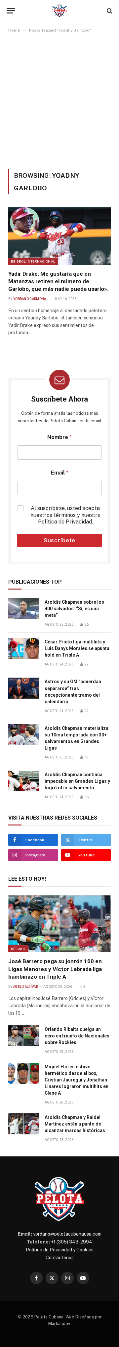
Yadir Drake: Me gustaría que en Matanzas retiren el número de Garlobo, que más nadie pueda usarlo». (58, 281)
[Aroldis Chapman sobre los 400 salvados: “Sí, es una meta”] (23, 608)
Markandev (59, 1323)
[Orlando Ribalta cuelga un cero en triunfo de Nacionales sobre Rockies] (23, 1035)
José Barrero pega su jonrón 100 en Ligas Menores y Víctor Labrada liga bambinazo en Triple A (55, 969)
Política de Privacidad (65, 522)
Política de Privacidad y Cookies (60, 1249)
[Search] (108, 10)
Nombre (59, 437)
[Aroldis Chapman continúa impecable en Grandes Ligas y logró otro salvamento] (23, 781)
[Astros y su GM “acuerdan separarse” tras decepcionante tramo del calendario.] (23, 688)
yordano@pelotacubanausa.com (67, 1234)
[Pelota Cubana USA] (59, 10)
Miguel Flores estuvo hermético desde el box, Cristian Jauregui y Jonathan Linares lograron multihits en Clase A (76, 1080)
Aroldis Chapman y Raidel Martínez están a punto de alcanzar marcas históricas (75, 1124)
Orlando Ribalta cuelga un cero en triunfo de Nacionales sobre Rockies (77, 1036)
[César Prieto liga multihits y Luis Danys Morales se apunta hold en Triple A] (23, 648)
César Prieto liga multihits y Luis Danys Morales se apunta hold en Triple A (77, 648)
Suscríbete (60, 540)
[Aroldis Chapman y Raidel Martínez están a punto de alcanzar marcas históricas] (23, 1123)
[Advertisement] (59, 101)
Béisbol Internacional (33, 261)
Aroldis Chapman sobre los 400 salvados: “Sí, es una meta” (74, 608)
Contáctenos (60, 1257)
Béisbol (18, 949)
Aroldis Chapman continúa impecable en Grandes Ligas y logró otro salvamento (77, 781)
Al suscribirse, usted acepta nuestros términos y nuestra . (65, 515)
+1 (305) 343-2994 (71, 1241)
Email (59, 473)
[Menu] (11, 10)
